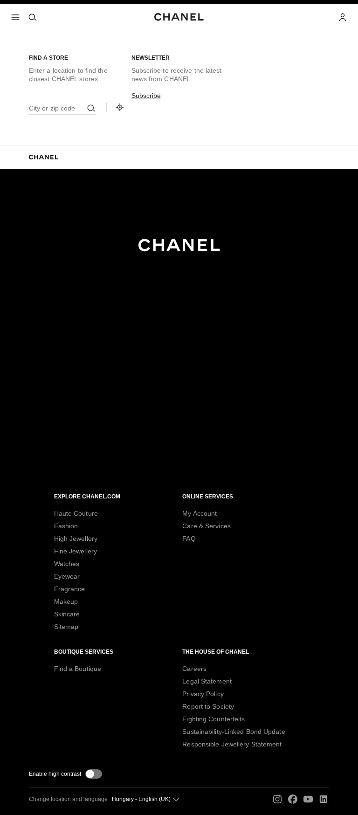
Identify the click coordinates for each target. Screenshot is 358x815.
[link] (119, 107)
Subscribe (146, 95)
